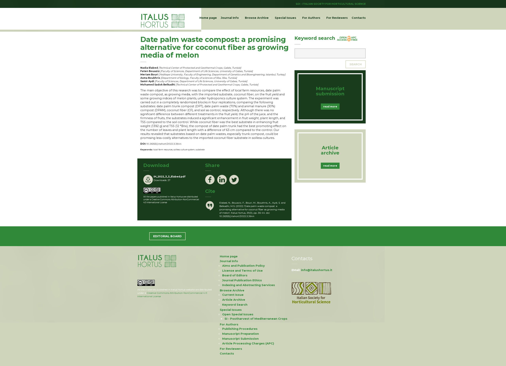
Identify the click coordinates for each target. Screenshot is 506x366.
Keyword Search (234, 304)
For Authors (311, 18)
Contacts (359, 18)
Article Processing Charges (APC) (248, 343)
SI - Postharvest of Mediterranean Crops (256, 318)
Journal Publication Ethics (242, 280)
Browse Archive (257, 18)
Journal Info (230, 18)
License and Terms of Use (242, 270)
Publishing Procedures (240, 329)
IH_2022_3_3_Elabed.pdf (169, 176)
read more (330, 106)
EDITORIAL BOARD (167, 236)
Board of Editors (234, 275)
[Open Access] (347, 38)
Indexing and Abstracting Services (248, 285)
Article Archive (233, 300)
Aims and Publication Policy (243, 265)
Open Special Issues (237, 314)
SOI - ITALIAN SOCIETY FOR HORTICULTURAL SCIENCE (331, 3)
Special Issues (285, 18)
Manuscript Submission (240, 338)
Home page (208, 18)
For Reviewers (337, 18)
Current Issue (233, 295)
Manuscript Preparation (240, 334)
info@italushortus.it (316, 270)
